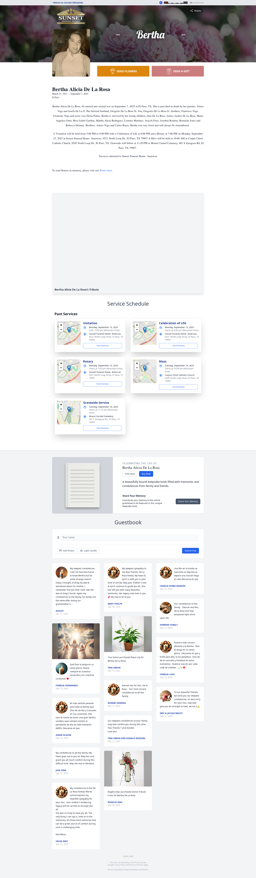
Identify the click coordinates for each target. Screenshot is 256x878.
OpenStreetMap (131, 869)
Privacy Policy (119, 865)
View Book (130, 473)
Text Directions (102, 345)
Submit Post (190, 550)
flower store (106, 170)
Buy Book (146, 473)
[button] (69, 330)
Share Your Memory (188, 501)
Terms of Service (136, 865)
